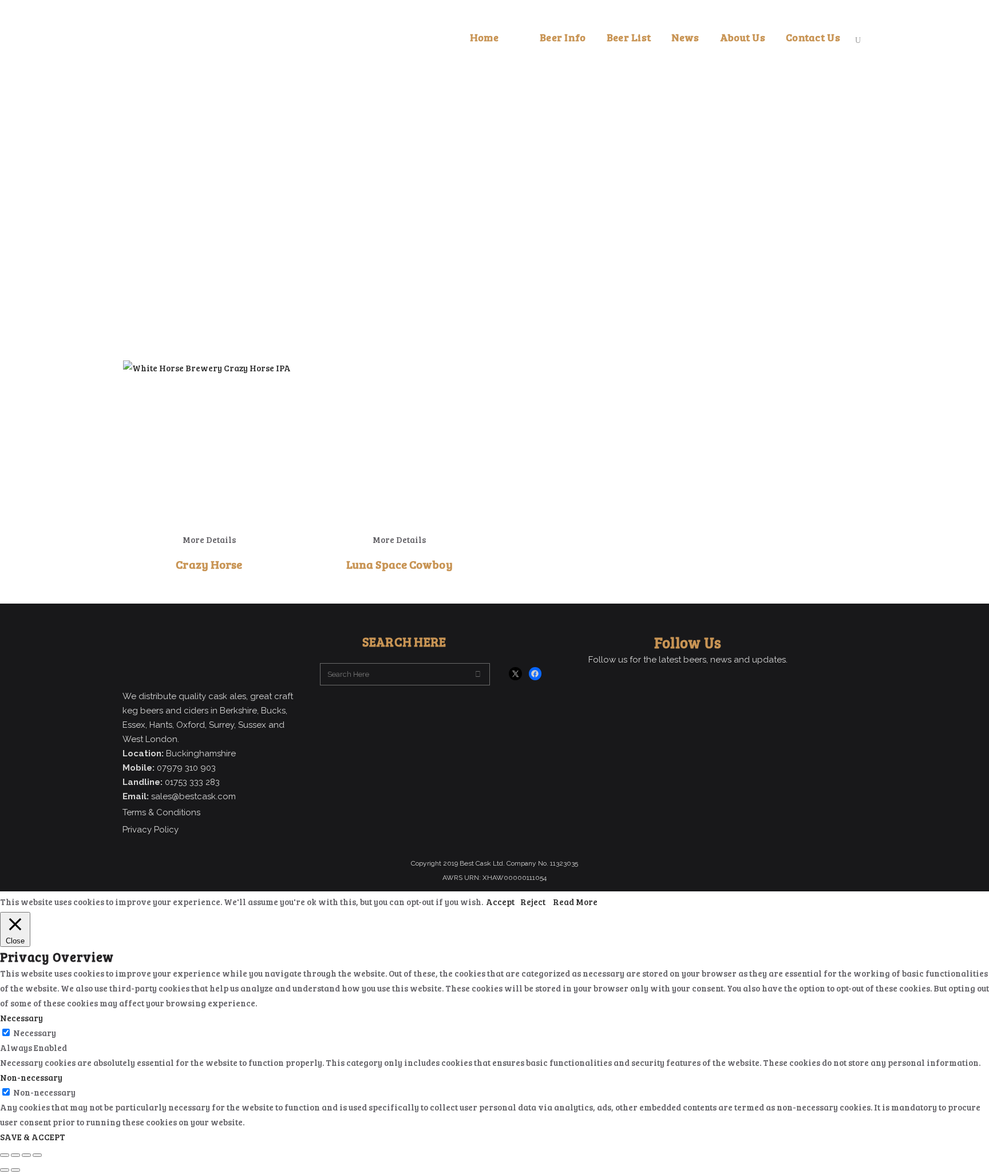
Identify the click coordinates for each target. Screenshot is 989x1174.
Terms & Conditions (161, 812)
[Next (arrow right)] (15, 1170)
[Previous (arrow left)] (4, 1170)
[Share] (26, 1155)
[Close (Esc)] (37, 1155)
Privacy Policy (150, 829)
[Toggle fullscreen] (15, 1155)
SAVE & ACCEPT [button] (32, 1137)
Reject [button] (532, 901)
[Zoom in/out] (4, 1155)
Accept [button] (500, 901)
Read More (575, 901)
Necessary (34, 1032)
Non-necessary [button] (31, 1077)
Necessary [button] (21, 1018)
